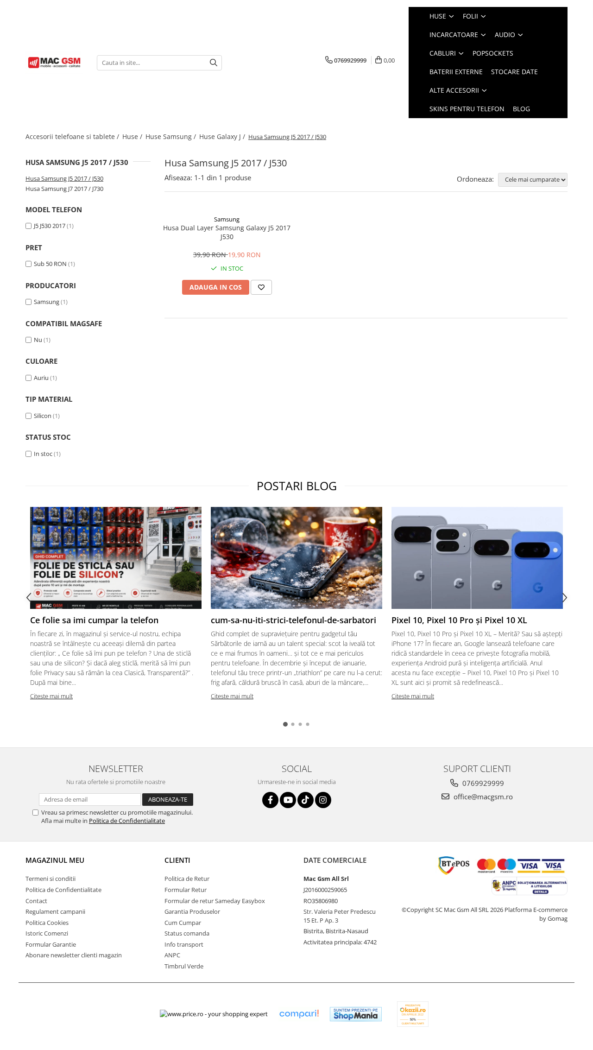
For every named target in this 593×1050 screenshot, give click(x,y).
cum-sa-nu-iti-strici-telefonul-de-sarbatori (293, 620)
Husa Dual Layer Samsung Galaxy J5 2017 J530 (226, 232)
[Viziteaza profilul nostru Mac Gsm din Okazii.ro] (413, 1014)
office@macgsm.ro (482, 796)
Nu (38, 339)
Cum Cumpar (182, 922)
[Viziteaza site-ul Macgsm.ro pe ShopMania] (356, 1014)
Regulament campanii (55, 911)
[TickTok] (305, 800)
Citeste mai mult (51, 696)
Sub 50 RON (50, 263)
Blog (521, 108)
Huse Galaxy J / (223, 136)
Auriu (41, 377)
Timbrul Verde (183, 966)
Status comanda (186, 933)
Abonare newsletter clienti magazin (73, 955)
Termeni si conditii (50, 878)
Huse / (133, 136)
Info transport (183, 944)
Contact (36, 901)
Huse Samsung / (171, 136)
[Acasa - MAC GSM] (54, 62)
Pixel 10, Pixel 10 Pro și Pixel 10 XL (459, 620)
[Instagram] (323, 800)
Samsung (46, 301)
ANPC (172, 955)
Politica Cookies (47, 922)
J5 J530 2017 (49, 225)
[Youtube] (288, 800)
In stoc (43, 453)
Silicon (42, 415)
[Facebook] (270, 800)
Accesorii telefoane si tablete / (73, 136)
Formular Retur (185, 890)
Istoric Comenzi (46, 933)
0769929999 (482, 783)
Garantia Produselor (192, 911)
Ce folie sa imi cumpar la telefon (94, 620)
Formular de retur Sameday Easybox (214, 901)
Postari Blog (297, 485)
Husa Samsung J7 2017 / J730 (64, 188)
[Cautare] (213, 62)
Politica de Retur (186, 878)
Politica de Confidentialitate (127, 820)
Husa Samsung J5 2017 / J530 (64, 178)
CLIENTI (177, 860)
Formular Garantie (50, 944)
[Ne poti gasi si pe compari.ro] (298, 1014)
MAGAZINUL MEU (54, 860)
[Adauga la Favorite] (261, 287)
